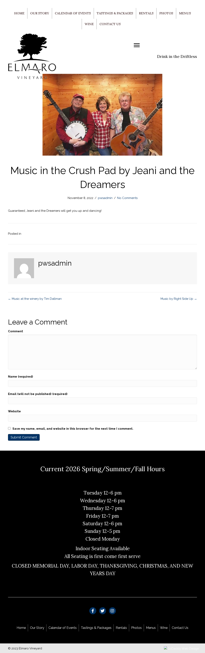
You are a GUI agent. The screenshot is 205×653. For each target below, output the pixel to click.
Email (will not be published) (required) (37, 394)
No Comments (127, 198)
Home (19, 13)
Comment (15, 331)
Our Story (39, 13)
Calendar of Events (73, 13)
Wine (89, 24)
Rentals (146, 13)
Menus (185, 13)
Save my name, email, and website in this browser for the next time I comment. (72, 428)
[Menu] (136, 45)
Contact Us (110, 24)
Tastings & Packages (115, 13)
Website (14, 411)
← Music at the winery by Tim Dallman (35, 299)
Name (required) (20, 376)
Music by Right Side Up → (179, 299)
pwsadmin (105, 198)
